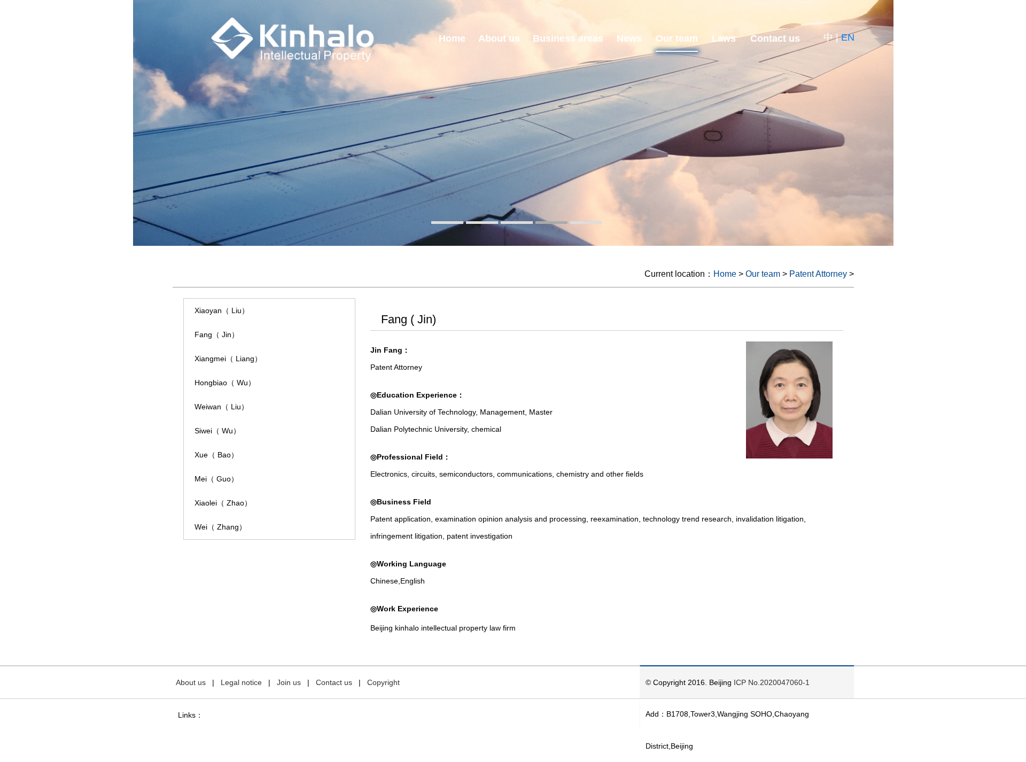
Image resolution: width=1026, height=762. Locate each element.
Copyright (383, 682)
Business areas (568, 38)
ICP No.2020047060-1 (772, 682)
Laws (724, 38)
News (629, 38)
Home (452, 38)
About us (499, 38)
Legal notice (241, 682)
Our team (677, 38)
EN (847, 37)
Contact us (775, 38)
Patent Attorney (818, 273)
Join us (289, 682)
